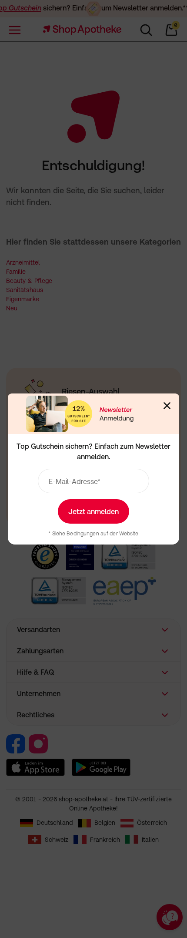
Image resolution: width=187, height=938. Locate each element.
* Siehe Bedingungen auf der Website (93, 534)
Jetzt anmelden (93, 511)
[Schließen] (167, 406)
